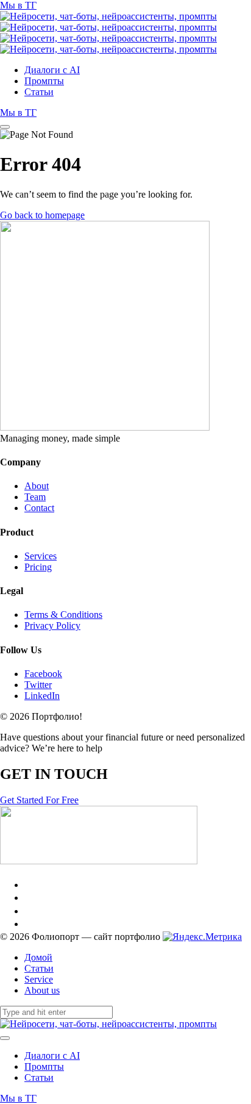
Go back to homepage (42, 215)
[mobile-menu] (5, 127)
